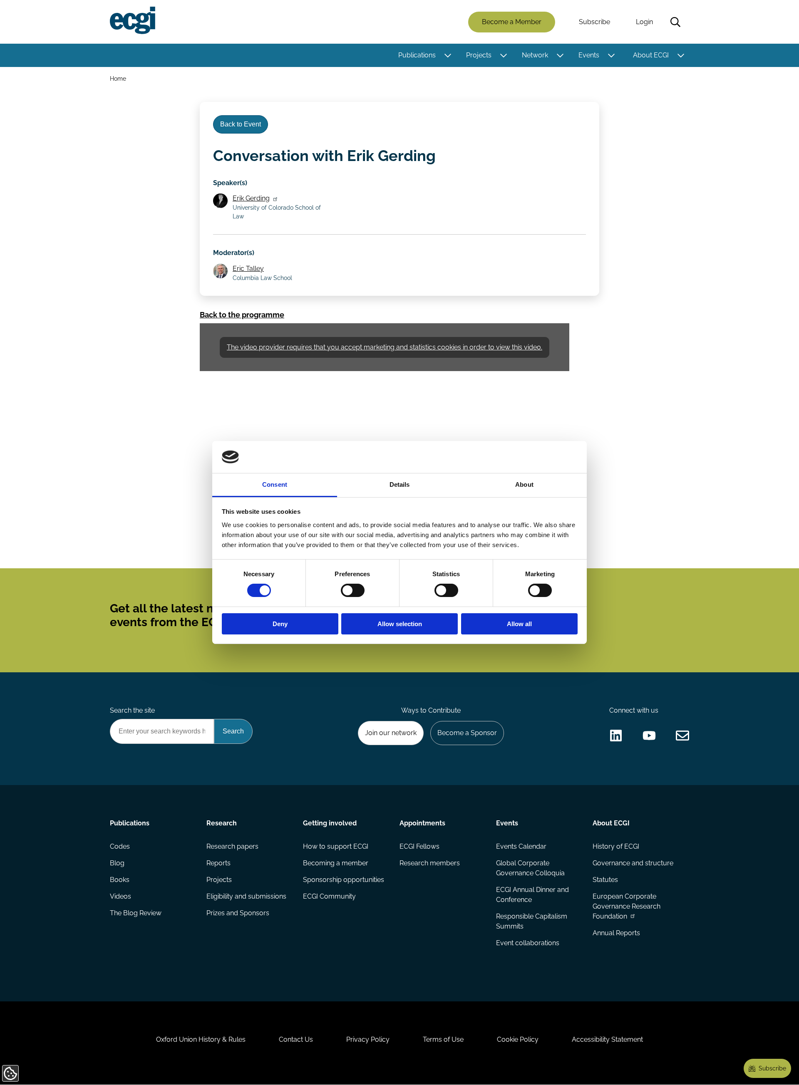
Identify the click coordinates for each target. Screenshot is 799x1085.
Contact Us (296, 1039)
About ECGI (651, 55)
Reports (218, 863)
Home (118, 78)
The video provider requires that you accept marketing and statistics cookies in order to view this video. (384, 347)
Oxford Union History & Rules (201, 1039)
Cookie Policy (517, 1039)
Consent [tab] (274, 484)
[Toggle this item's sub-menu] (447, 55)
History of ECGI (616, 846)
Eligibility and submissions (246, 896)
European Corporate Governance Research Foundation (626, 906)
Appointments (422, 823)
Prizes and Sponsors (237, 913)
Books (119, 880)
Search (675, 22)
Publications (417, 55)
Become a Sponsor (467, 733)
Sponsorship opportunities (343, 880)
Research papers (232, 846)
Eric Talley (248, 268)
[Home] (132, 20)
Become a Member (511, 22)
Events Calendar (521, 846)
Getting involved (330, 823)
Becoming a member (335, 863)
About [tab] (524, 484)
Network (535, 55)
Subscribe (594, 22)
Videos (120, 896)
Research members (430, 863)
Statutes (605, 880)
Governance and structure (633, 863)
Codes (120, 846)
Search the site (132, 710)
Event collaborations (527, 943)
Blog (117, 863)
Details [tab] (400, 484)
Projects (478, 55)
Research (221, 823)
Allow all (519, 623)
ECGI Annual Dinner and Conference (532, 895)
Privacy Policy (368, 1039)
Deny (280, 623)
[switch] (353, 590)
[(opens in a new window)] (616, 735)
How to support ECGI (335, 846)
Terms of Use (443, 1039)
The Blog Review (135, 913)
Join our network (391, 733)
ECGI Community (329, 896)
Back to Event (240, 124)
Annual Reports (616, 933)
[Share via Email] (682, 735)
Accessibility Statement (607, 1039)
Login (644, 22)
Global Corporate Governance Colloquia (530, 868)
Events (588, 55)
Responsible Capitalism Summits (531, 921)
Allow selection (399, 623)
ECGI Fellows (419, 846)
